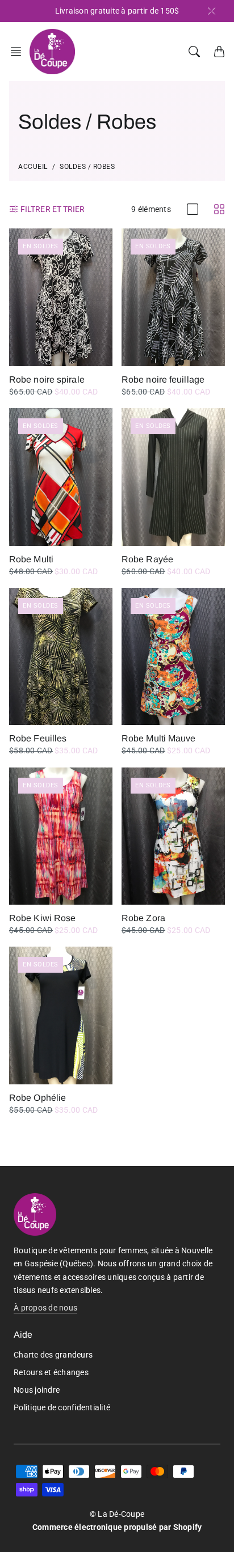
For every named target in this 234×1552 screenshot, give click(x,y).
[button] (19, 51)
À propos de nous (45, 1307)
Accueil (33, 167)
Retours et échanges (51, 1372)
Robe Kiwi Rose (42, 918)
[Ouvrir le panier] (219, 51)
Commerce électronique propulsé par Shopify (117, 1527)
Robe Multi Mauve (159, 738)
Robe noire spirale (47, 379)
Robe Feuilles (37, 738)
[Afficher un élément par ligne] (192, 209)
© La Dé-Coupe (117, 1514)
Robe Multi (31, 559)
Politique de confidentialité (62, 1407)
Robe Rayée (147, 559)
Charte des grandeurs (53, 1354)
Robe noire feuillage (163, 379)
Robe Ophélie (37, 1097)
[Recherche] (194, 51)
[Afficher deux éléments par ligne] (219, 209)
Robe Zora (143, 918)
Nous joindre (37, 1389)
